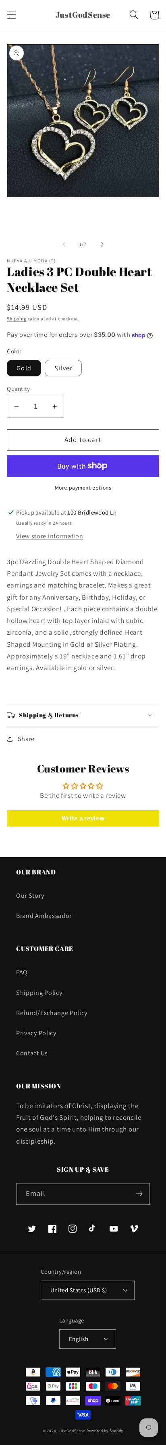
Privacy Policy (36, 1033)
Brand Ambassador (44, 915)
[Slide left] (64, 244)
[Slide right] (102, 244)
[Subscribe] (139, 1194)
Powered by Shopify (105, 1430)
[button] (11, 15)
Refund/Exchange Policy (51, 1013)
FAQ (22, 972)
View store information (49, 536)
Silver (63, 368)
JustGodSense (72, 1430)
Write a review (83, 818)
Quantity (18, 388)
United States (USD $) (78, 1290)
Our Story (30, 895)
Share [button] (26, 739)
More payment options (83, 487)
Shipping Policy (39, 992)
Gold (24, 368)
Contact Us (32, 1053)
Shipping (16, 319)
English (78, 1339)
